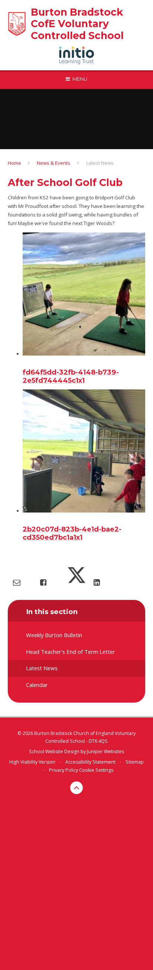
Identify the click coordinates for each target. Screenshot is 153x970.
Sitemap (135, 762)
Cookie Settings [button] (96, 770)
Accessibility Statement (90, 762)
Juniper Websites (105, 751)
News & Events (53, 163)
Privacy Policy (63, 770)
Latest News (100, 163)
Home (14, 163)
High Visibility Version (32, 762)
